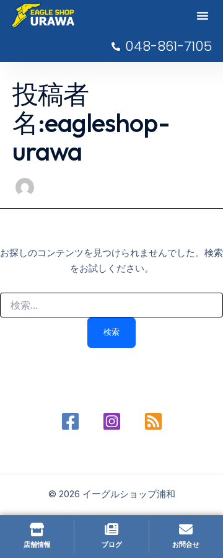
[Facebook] (70, 421)
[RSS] (153, 421)
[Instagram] (111, 421)
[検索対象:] (111, 305)
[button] (202, 15)
